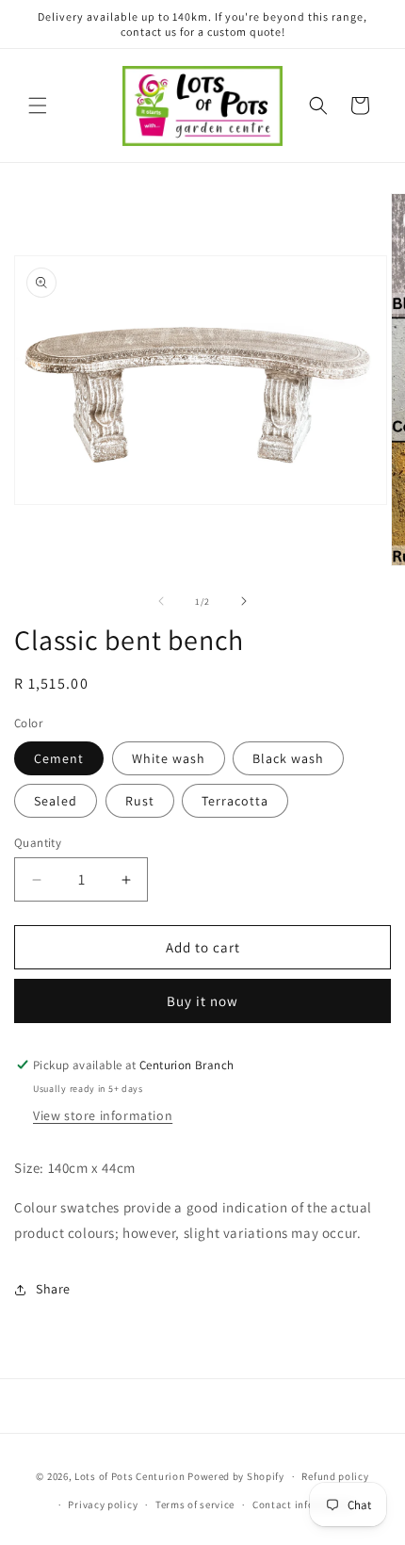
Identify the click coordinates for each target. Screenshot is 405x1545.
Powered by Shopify (235, 1476)
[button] (37, 105)
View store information (102, 1115)
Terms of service (195, 1504)
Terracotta (235, 800)
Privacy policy (103, 1504)
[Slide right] (244, 601)
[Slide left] (161, 601)
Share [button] (53, 1288)
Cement (59, 758)
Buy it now (202, 1001)
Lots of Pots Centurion (129, 1476)
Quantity (37, 843)
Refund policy (334, 1476)
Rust (139, 800)
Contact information (303, 1504)
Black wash (288, 758)
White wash (168, 758)
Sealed (55, 800)
